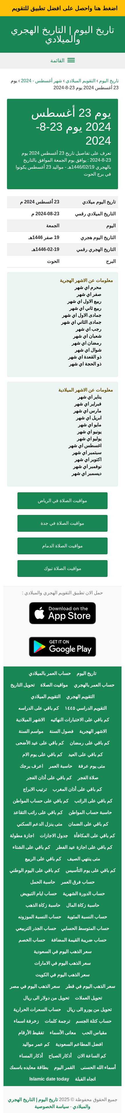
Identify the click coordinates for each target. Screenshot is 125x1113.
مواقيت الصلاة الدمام (62, 545)
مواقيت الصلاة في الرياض (62, 500)
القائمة (57, 60)
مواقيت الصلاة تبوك (62, 568)
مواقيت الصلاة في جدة (62, 523)
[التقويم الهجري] (62, 612)
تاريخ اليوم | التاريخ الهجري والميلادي (62, 34)
